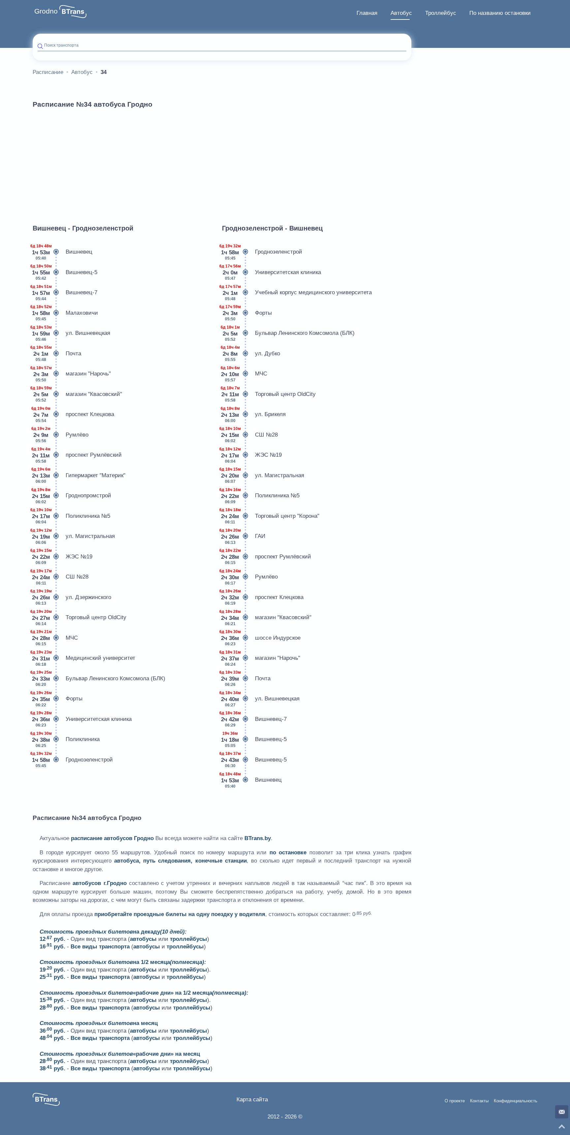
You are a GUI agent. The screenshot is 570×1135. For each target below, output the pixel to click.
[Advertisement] (222, 163)
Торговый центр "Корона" (270, 516)
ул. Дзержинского (72, 597)
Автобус (401, 13)
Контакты (479, 1101)
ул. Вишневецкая (71, 333)
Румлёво (60, 434)
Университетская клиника (82, 719)
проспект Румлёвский (77, 455)
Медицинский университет (84, 658)
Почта (57, 353)
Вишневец (62, 252)
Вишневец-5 (65, 272)
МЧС (55, 637)
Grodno (46, 11)
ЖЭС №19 (62, 556)
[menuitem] (367, 13)
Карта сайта (252, 1099)
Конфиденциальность (515, 1101)
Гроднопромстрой (72, 495)
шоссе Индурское (261, 637)
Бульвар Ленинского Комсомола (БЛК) (99, 678)
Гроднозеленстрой (73, 759)
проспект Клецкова (73, 414)
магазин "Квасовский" (77, 394)
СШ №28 (60, 577)
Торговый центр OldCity (79, 617)
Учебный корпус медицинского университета (297, 292)
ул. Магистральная (74, 536)
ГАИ (243, 536)
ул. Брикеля (254, 414)
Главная (367, 13)
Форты (57, 699)
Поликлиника (66, 739)
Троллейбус (440, 13)
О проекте (455, 1101)
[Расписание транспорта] (72, 11)
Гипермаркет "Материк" (79, 475)
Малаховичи (65, 312)
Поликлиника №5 (71, 516)
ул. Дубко (251, 353)
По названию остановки (500, 13)
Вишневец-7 (65, 292)
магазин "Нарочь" (72, 374)
